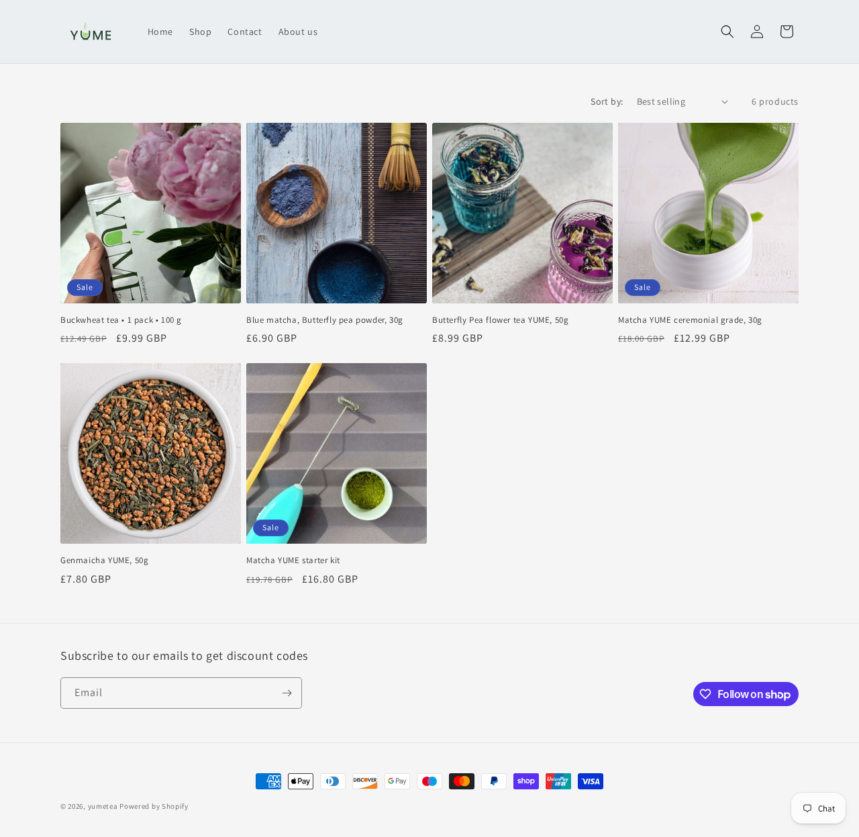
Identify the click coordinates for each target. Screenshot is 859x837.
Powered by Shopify (154, 806)
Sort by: (607, 101)
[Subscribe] (286, 693)
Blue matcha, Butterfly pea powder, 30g (324, 320)
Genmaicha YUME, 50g (104, 560)
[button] (727, 31)
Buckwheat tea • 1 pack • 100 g (121, 320)
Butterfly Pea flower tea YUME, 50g (500, 320)
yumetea (103, 806)
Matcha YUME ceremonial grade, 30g (690, 320)
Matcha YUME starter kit (293, 560)
